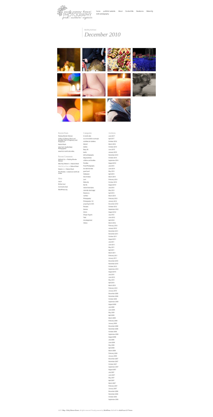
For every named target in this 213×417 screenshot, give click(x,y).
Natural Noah (62, 144)
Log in (60, 181)
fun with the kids (88, 168)
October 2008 (112, 331)
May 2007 (111, 378)
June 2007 (111, 375)
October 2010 (112, 266)
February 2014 (112, 179)
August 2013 (112, 185)
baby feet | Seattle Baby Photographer (65, 147)
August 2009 (112, 304)
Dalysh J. (61, 169)
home (98, 11)
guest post (86, 171)
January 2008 (112, 356)
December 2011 (113, 231)
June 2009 (111, 310)
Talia (84, 217)
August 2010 (112, 272)
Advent (85, 144)
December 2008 (113, 326)
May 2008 (111, 345)
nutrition (85, 196)
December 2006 (113, 391)
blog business (87, 158)
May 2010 (111, 280)
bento (85, 152)
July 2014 (111, 166)
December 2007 (113, 359)
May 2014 (111, 171)
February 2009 (112, 321)
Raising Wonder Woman (65, 136)
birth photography (102, 14)
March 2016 (112, 144)
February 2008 (112, 353)
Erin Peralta (61, 172)
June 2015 (111, 149)
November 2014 (113, 155)
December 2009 (113, 293)
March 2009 (112, 318)
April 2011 (111, 250)
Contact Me (129, 11)
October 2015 (112, 147)
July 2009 (111, 307)
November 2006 (113, 394)
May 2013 (111, 190)
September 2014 (113, 160)
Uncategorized (87, 220)
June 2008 (111, 342)
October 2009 (112, 299)
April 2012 (111, 220)
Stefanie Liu (61, 159)
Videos (85, 223)
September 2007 (113, 367)
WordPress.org (62, 189)
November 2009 (113, 296)
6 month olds (87, 136)
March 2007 (112, 383)
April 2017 (111, 139)
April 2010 (111, 283)
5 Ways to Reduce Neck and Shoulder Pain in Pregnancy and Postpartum (67, 140)
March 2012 (112, 223)
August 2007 (112, 369)
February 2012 (112, 225)
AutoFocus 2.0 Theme (125, 410)
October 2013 (112, 182)
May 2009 (111, 312)
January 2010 (112, 291)
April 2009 (111, 315)
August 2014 (112, 163)
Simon (85, 212)
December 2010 (113, 261)
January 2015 (112, 152)
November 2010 (113, 263)
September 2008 (113, 334)
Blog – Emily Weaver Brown (70, 410)
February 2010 (112, 288)
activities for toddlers (89, 141)
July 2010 (111, 274)
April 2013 (111, 193)
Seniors (85, 209)
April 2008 (111, 348)
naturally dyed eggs (89, 190)
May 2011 (111, 247)
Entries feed (61, 184)
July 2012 (111, 215)
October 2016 (112, 141)
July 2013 (111, 187)
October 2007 (112, 364)
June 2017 (111, 136)
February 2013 (112, 198)
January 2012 (112, 228)
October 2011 (112, 236)
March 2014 (112, 177)
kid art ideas (87, 177)
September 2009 (113, 302)
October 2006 (112, 397)
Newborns (139, 11)
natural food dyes (88, 187)
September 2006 (113, 399)
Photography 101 (88, 201)
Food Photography (88, 166)
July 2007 (111, 372)
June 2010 (111, 277)
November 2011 (113, 234)
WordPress (107, 410)
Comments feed (63, 187)
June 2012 (111, 217)
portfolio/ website (109, 11)
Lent (84, 179)
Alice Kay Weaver (63, 163)
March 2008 (112, 350)
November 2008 (113, 329)
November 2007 (113, 361)
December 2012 (113, 204)
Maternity (150, 11)
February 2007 (112, 386)
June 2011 (111, 244)
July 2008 (111, 340)
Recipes (85, 206)
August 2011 (112, 239)
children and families (89, 160)
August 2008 (112, 337)
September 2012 (113, 209)
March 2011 (112, 253)
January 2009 (112, 323)
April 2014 (111, 174)
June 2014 (111, 168)
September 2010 (113, 269)
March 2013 (112, 196)
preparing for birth (88, 204)
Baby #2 (85, 149)
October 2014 (112, 158)
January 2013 (112, 201)
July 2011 (111, 242)
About (120, 11)
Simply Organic (87, 215)
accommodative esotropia (91, 139)
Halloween (86, 174)
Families (85, 163)
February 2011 (112, 255)
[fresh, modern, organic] (75, 12)
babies (85, 147)
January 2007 (112, 388)
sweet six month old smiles (66, 151)
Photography (87, 198)
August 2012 (112, 212)
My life (85, 185)
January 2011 (112, 258)
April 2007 (111, 380)
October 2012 (112, 206)
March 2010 (112, 285)
